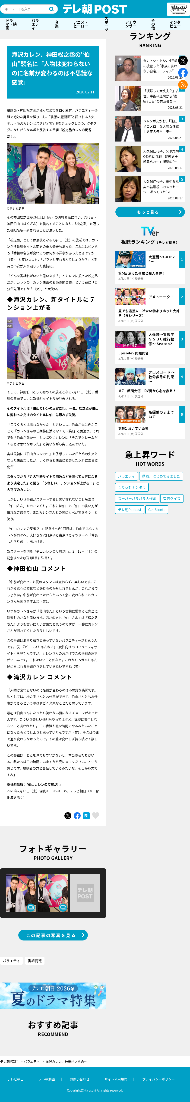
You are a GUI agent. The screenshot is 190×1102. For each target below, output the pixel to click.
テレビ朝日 (15, 1079)
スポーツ (106, 24)
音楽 (57, 24)
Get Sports (156, 509)
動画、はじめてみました (161, 476)
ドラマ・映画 (11, 24)
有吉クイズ (171, 498)
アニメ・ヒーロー (80, 24)
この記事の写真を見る (51, 935)
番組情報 (35, 960)
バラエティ (35, 24)
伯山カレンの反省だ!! (44, 784)
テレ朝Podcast (129, 509)
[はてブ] (86, 815)
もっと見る (148, 212)
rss (183, 84)
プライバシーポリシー (158, 1079)
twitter (183, 60)
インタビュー (175, 24)
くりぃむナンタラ (132, 487)
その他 (153, 24)
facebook (183, 72)
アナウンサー (130, 24)
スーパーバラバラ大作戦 (137, 498)
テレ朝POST (95, 9)
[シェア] (77, 815)
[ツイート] (67, 815)
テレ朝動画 (47, 1079)
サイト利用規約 (115, 1079)
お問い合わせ (79, 1079)
